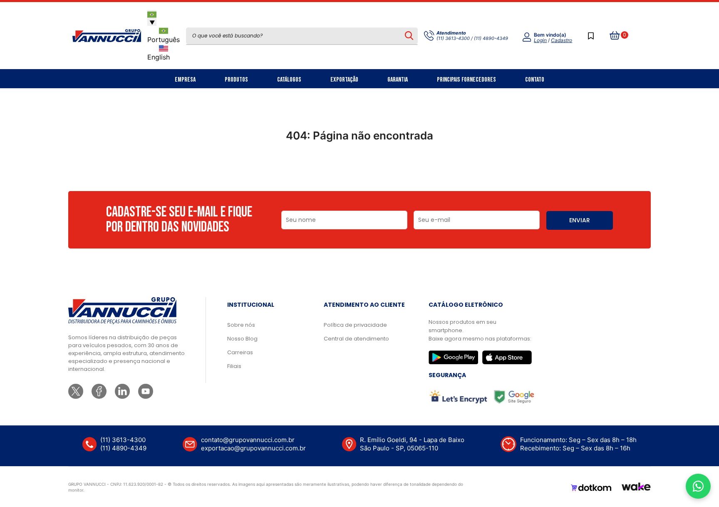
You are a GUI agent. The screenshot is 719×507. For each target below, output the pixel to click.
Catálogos (289, 80)
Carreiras (240, 352)
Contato (534, 80)
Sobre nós (241, 325)
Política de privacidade (355, 325)
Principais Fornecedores (466, 80)
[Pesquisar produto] (409, 35)
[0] (615, 36)
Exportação (344, 80)
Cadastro (561, 40)
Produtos (236, 80)
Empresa (185, 80)
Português (163, 39)
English (158, 57)
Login (540, 40)
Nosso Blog (242, 339)
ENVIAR (579, 220)
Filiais (234, 366)
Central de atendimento (356, 339)
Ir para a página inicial (359, 172)
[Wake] (636, 488)
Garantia (397, 80)
